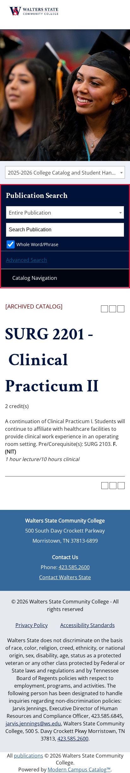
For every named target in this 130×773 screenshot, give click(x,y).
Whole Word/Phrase (37, 244)
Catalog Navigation (34, 277)
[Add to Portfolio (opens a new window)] (104, 308)
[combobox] (65, 172)
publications (28, 755)
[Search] (117, 229)
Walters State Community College (34, 11)
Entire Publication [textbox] (30, 212)
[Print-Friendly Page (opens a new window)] (112, 308)
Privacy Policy (31, 625)
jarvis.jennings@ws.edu (33, 723)
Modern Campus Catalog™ (79, 769)
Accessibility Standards (87, 625)
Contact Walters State (65, 577)
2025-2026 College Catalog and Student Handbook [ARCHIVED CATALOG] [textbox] (66, 172)
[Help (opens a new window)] (120, 308)
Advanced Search (26, 260)
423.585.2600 (74, 567)
